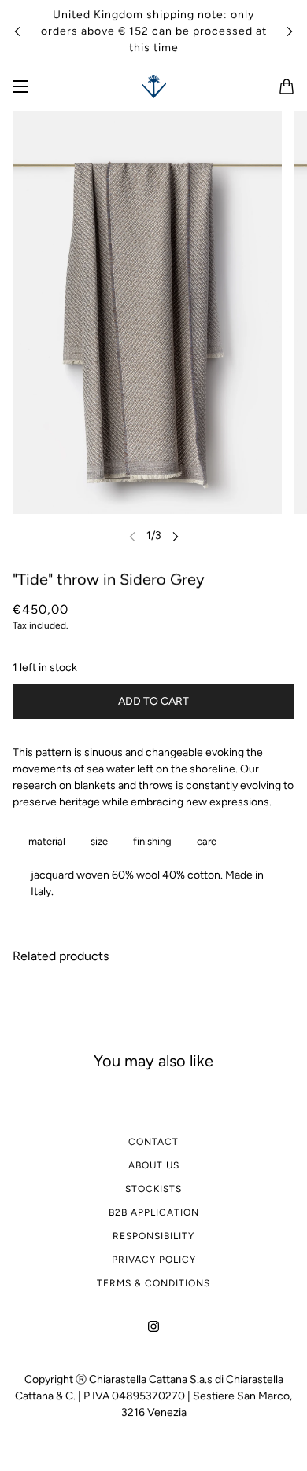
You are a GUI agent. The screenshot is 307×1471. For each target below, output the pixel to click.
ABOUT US (153, 1165)
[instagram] (153, 1325)
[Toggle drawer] (20, 86)
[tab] (44, 841)
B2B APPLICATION (154, 1212)
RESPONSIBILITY (153, 1236)
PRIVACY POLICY (154, 1259)
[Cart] (286, 86)
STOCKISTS (153, 1188)
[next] (290, 31)
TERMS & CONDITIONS (153, 1283)
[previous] (17, 31)
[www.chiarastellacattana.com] (154, 86)
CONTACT (153, 1141)
